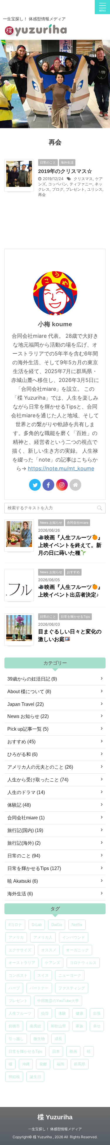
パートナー (39, 988)
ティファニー (81, 184)
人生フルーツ (20, 1013)
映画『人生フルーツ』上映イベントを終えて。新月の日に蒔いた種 (70, 545)
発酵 (43, 1064)
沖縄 (26, 1064)
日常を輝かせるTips (26, 1051)
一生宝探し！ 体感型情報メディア (55, 1129)
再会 (42, 194)
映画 (73, 1051)
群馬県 (79, 1064)
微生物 (39, 1039)
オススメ (48, 950)
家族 (79, 1026)
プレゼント (75, 189)
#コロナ (15, 924)
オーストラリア (22, 963)
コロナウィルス (83, 963)
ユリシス (94, 189)
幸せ (97, 1026)
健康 (79, 1013)
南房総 (35, 1026)
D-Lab (37, 924)
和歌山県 (58, 1026)
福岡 (60, 1064)
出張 (97, 1013)
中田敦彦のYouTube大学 (58, 1001)
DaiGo (56, 924)
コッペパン (57, 184)
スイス (43, 975)
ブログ (57, 189)
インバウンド (73, 937)
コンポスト (18, 975)
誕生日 (35, 1077)
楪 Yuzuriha (55, 1117)
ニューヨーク (69, 975)
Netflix (77, 924)
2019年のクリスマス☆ (65, 171)
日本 (56, 1051)
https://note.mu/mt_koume (61, 468)
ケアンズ (52, 963)
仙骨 (45, 1013)
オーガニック (77, 950)
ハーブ (14, 988)
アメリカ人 (43, 937)
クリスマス (83, 178)
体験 (62, 1013)
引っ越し (16, 1039)
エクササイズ (20, 950)
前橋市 (14, 1026)
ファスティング (71, 988)
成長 (58, 1039)
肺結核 (14, 1077)
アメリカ (16, 937)
